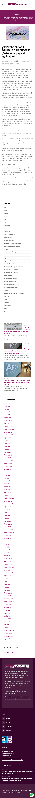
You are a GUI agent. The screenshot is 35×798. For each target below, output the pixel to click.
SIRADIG (6, 302)
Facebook (8, 719)
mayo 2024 (7, 481)
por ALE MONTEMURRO (15, 792)
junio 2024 (7, 478)
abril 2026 (7, 415)
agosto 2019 (7, 639)
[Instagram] (10, 652)
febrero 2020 (8, 622)
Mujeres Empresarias (10, 278)
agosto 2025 (7, 438)
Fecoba (6, 249)
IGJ (5, 258)
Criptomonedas (9, 240)
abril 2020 (7, 616)
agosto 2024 (7, 472)
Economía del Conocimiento (13, 243)
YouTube (8, 730)
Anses (6, 213)
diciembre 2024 (8, 461)
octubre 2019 (8, 633)
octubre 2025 (8, 432)
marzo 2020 (7, 619)
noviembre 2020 (9, 601)
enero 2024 (7, 492)
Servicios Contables (7, 751)
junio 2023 (7, 512)
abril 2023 (7, 518)
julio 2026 (7, 406)
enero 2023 (7, 527)
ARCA (5, 219)
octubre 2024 (8, 466)
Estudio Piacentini (24, 61)
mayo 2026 (7, 412)
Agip (5, 210)
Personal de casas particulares (14, 293)
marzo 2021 (7, 590)
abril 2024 (7, 484)
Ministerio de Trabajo (11, 272)
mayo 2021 (7, 584)
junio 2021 (7, 581)
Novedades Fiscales (10, 281)
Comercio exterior (9, 234)
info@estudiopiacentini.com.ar (18, 697)
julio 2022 (7, 544)
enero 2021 (7, 596)
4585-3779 (13, 691)
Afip (5, 207)
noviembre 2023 (9, 498)
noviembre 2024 (9, 463)
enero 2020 (7, 624)
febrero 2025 (8, 455)
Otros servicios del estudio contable (12, 760)
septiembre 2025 (9, 435)
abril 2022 (7, 553)
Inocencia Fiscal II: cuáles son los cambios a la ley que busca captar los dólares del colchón (17, 382)
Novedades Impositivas (11, 284)
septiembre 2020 (9, 607)
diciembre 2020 (8, 599)
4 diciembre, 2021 (7, 61)
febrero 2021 (8, 593)
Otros (6, 290)
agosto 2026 (7, 403)
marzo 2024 (7, 486)
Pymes (17, 63)
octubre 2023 (8, 501)
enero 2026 (7, 423)
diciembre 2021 (8, 564)
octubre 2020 (8, 604)
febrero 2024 (8, 489)
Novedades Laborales (9, 63)
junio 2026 (7, 409)
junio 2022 (7, 547)
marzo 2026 (7, 418)
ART (5, 222)
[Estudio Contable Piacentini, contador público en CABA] (17, 5)
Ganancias (7, 255)
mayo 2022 (7, 550)
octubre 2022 (8, 535)
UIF (5, 311)
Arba (5, 216)
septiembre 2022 (9, 538)
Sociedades (7, 305)
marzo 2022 (7, 555)
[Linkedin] (8, 652)
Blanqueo (7, 231)
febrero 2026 (8, 420)
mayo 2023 (7, 515)
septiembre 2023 (9, 504)
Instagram (9, 726)
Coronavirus (8, 237)
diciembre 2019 (8, 627)
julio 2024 (7, 475)
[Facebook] (5, 652)
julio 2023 (7, 509)
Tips (5, 308)
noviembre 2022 (9, 532)
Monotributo (8, 275)
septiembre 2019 (9, 636)
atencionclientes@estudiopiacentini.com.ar (18, 699)
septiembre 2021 (9, 573)
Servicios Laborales (7, 755)
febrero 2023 (8, 524)
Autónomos (7, 225)
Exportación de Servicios (12, 246)
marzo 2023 (7, 521)
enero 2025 (7, 458)
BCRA (5, 228)
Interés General (9, 264)
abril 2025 (7, 449)
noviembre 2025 (9, 429)
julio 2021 (7, 578)
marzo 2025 (7, 452)
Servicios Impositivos (8, 753)
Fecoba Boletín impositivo (12, 252)
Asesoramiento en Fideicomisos (11, 758)
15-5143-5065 (11, 693)
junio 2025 (7, 443)
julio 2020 (7, 610)
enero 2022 (7, 561)
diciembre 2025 (8, 426)
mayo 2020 (7, 613)
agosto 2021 (7, 576)
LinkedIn (8, 722)
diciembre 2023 (8, 495)
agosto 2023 (7, 507)
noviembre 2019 (9, 630)
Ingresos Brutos (9, 261)
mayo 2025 (7, 446)
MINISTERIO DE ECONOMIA (12, 270)
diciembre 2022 (8, 530)
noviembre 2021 (9, 567)
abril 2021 (7, 587)
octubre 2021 (8, 570)
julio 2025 (7, 440)
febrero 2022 (8, 558)
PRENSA (6, 296)
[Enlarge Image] (17, 33)
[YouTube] (13, 652)
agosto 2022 (7, 541)
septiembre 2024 (9, 469)
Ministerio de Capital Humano (13, 267)
